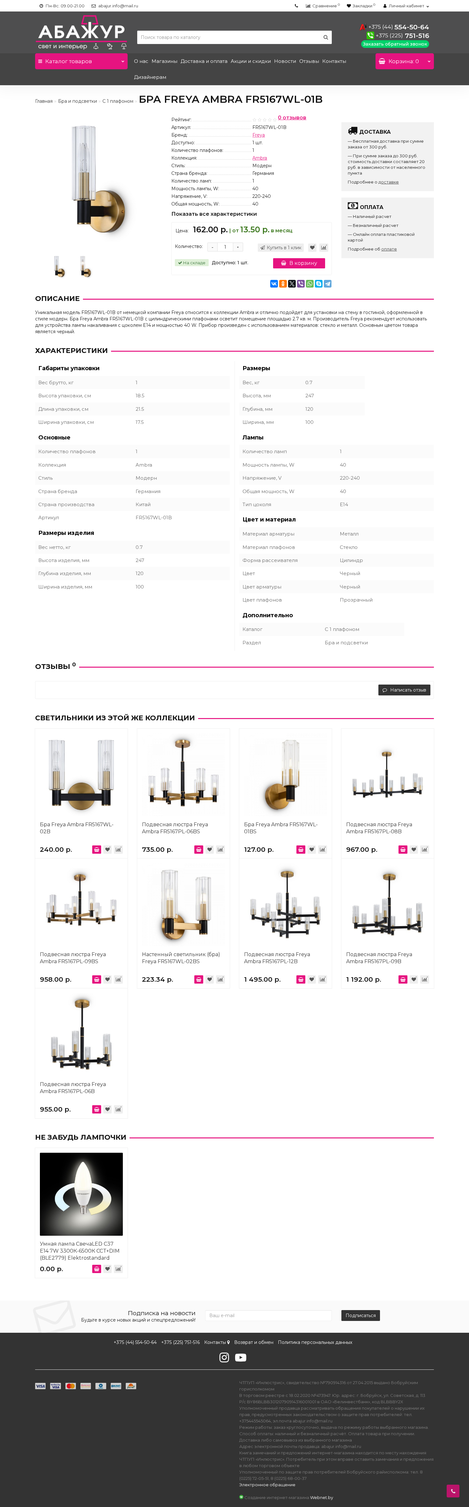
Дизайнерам (150, 77)
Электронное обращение (267, 1484)
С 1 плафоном (117, 101)
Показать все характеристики (214, 214)
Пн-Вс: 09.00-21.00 (65, 5)
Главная (44, 101)
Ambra (259, 158)
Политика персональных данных (315, 1342)
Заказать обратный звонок (395, 44)
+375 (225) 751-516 (180, 1342)
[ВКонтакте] (274, 284)
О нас (141, 61)
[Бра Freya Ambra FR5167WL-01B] (59, 266)
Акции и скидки (251, 61)
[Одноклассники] (283, 284)
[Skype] (319, 284)
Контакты (334, 61)
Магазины (164, 61)
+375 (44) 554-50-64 (135, 1342)
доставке (388, 181)
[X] (292, 284)
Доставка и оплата (204, 61)
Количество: (189, 246)
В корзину (303, 263)
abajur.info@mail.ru (117, 5)
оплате (389, 248)
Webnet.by (321, 1497)
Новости (285, 61)
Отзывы (309, 61)
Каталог (68, 61)
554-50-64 (398, 27)
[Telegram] (327, 284)
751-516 (402, 36)
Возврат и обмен (253, 1342)
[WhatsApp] (310, 284)
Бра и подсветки (77, 101)
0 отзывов (292, 118)
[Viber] (301, 284)
